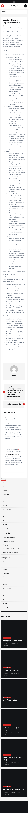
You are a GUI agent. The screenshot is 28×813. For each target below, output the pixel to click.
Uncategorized (21, 28)
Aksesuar (5, 483)
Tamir (11, 28)
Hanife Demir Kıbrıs (8, 541)
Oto (4, 498)
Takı (4, 516)
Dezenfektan (6, 486)
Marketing (6, 494)
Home (4, 11)
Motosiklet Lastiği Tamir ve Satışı (12, 548)
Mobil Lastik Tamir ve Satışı (10, 552)
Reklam (5, 505)
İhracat (5, 490)
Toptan (15, 28)
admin (6, 26)
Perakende (6, 501)
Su (3, 513)
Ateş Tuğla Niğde (8, 545)
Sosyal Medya (6, 28)
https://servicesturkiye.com (8, 807)
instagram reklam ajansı (9, 537)
